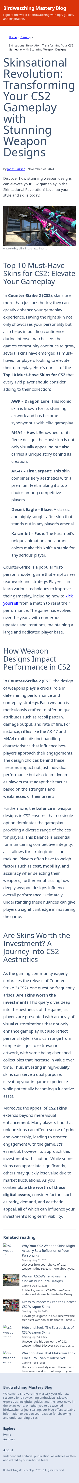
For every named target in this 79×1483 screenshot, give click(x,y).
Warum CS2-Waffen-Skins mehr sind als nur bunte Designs (46, 1278)
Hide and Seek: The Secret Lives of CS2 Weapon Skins (48, 1330)
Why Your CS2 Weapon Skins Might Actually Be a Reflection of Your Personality (48, 1251)
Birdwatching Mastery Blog (34, 8)
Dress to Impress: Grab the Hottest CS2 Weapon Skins (49, 1304)
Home (13, 37)
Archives (9, 1439)
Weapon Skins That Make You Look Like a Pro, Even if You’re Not (48, 1355)
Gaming (25, 37)
